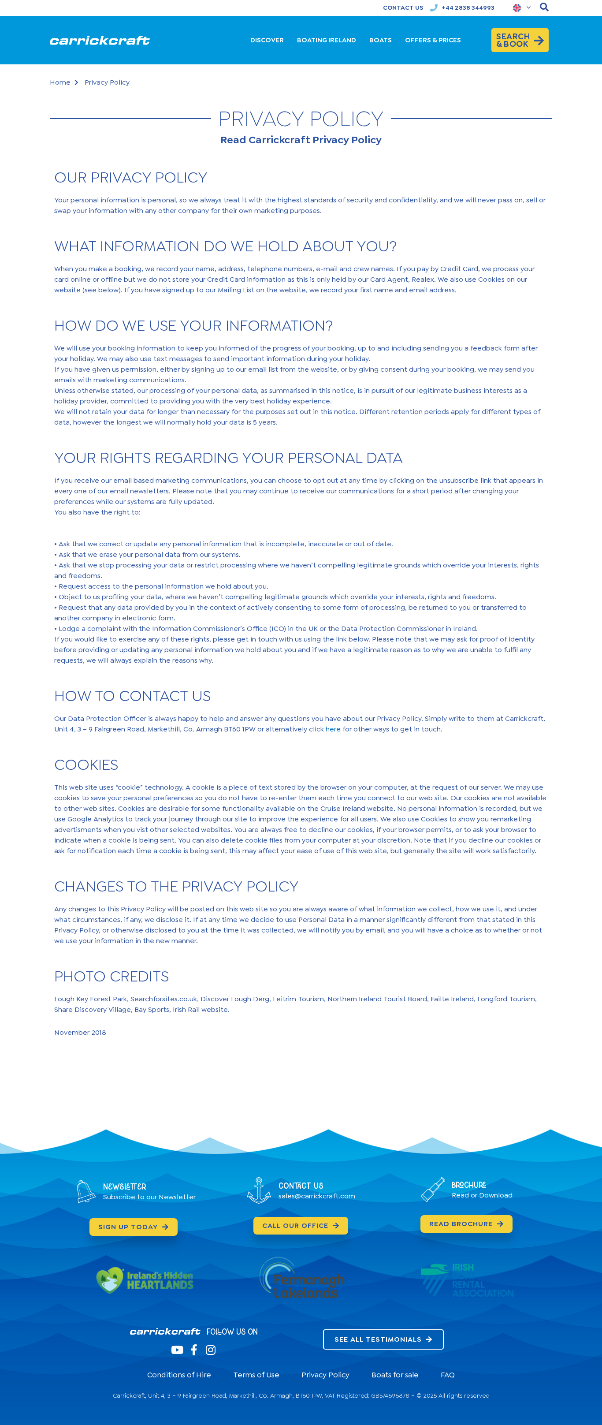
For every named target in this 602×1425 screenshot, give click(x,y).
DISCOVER (267, 40)
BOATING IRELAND (326, 40)
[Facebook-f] (193, 1349)
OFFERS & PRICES (433, 40)
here (333, 729)
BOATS (380, 40)
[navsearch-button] (544, 7)
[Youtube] (176, 1349)
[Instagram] (210, 1349)
